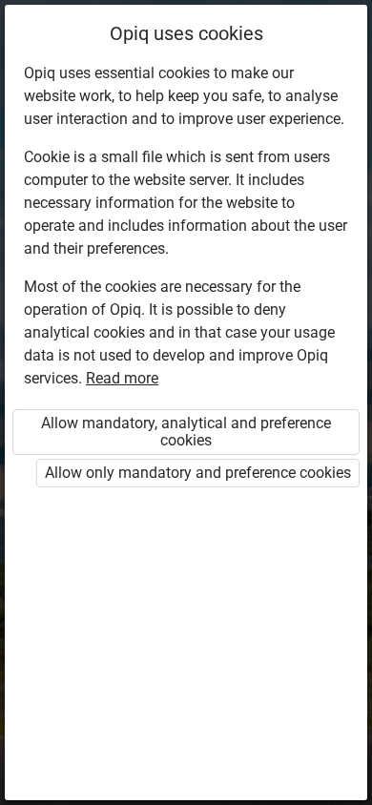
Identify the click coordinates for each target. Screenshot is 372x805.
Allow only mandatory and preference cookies (198, 473)
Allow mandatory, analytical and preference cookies (186, 431)
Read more (122, 378)
